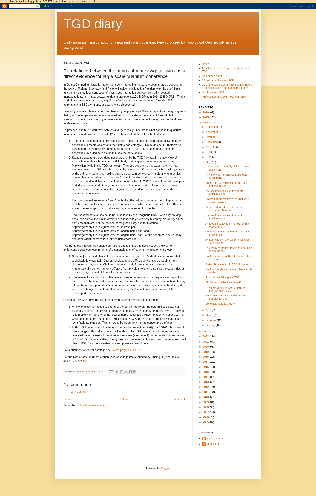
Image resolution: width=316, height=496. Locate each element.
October (211, 137)
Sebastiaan (213, 443)
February (211, 320)
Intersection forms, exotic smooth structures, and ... (224, 193)
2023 (206, 331)
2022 (206, 336)
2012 (206, 386)
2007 (206, 412)
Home (125, 399)
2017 (206, 361)
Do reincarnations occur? (220, 303)
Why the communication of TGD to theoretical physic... (225, 289)
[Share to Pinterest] (134, 372)
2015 (206, 371)
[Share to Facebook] (130, 372)
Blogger (165, 468)
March (210, 315)
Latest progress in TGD (126, 350)
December (212, 126)
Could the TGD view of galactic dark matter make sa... (226, 184)
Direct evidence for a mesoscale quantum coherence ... (224, 209)
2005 (206, 422)
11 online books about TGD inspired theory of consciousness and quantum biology (227, 86)
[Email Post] (111, 371)
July (208, 152)
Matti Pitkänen (214, 438)
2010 (206, 397)
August (210, 147)
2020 (206, 346)
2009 (206, 402)
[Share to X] (126, 372)
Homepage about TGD (215, 76)
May (208, 162)
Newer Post (71, 399)
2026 (206, 112)
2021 (206, 341)
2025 (206, 117)
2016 (206, 366)
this (85, 361)
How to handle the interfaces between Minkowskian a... (227, 201)
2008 (206, 407)
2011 (206, 392)
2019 (206, 351)
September (212, 141)
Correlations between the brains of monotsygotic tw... (225, 297)
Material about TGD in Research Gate (224, 96)
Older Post (179, 399)
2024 (206, 122)
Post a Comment (78, 391)
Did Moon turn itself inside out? (223, 282)
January (211, 325)
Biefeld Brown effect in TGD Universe (227, 264)
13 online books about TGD (218, 80)
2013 (206, 382)
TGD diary (92, 24)
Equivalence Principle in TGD (222, 277)
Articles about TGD (213, 92)
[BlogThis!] (122, 372)
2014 (206, 377)
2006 (206, 417)
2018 (206, 356)
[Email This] (118, 372)
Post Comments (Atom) (92, 405)
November (212, 132)
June (209, 157)
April (209, 310)
